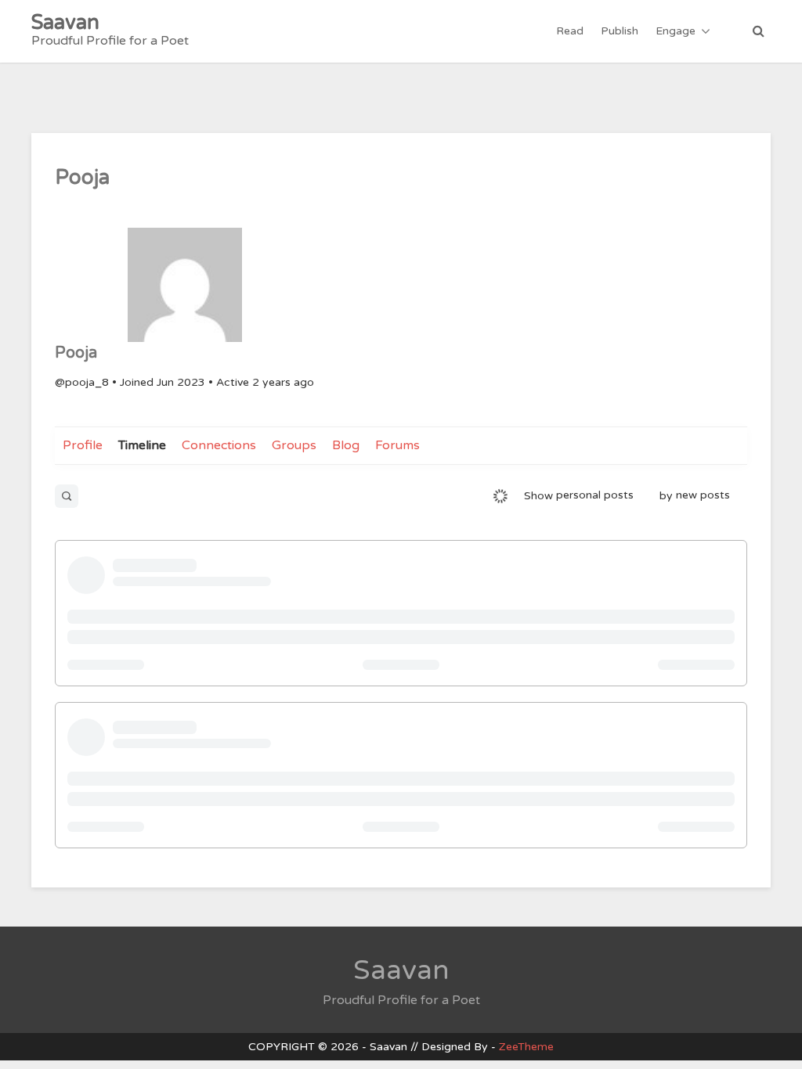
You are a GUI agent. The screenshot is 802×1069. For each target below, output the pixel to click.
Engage (675, 31)
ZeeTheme (526, 1046)
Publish (619, 31)
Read (569, 31)
